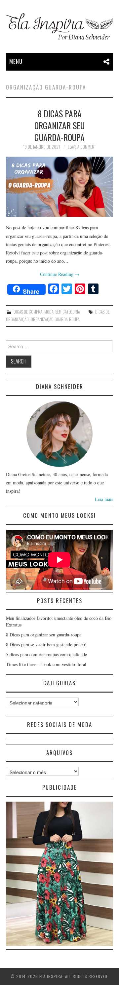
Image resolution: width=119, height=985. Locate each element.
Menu (15, 61)
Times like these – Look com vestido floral (46, 664)
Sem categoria (68, 312)
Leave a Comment (82, 147)
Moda (49, 312)
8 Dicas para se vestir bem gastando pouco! (46, 644)
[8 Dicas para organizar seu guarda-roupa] (59, 187)
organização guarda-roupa (55, 319)
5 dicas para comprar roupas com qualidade (46, 654)
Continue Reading (59, 274)
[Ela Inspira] (59, 26)
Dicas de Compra (28, 312)
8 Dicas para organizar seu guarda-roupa (59, 125)
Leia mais (104, 499)
